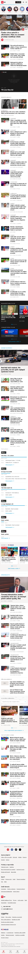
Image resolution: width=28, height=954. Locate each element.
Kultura (7, 859)
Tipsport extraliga (21, 879)
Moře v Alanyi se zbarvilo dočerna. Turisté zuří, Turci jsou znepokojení (18, 757)
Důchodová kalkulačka (6, 891)
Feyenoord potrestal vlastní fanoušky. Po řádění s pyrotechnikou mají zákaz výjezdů (18, 273)
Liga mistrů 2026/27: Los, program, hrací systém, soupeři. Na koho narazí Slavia (17, 684)
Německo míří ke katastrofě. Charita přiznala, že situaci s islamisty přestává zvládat (18, 821)
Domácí (12, 140)
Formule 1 (13, 416)
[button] (12, 324)
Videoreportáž (14, 633)
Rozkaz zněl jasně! (5, 872)
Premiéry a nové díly (17, 917)
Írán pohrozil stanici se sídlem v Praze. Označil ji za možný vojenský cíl (18, 47)
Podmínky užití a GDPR (20, 932)
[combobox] (14, 702)
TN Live (19, 2)
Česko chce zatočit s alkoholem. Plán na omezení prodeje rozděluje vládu (12, 35)
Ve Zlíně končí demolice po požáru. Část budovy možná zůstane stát (18, 636)
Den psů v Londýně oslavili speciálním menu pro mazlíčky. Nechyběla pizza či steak (18, 647)
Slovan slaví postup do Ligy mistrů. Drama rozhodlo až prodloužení (18, 261)
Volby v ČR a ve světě (6, 857)
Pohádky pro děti (16, 919)
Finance (24, 857)
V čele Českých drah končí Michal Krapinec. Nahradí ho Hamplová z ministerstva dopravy (18, 671)
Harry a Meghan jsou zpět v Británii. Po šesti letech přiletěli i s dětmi (18, 133)
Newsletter (4, 902)
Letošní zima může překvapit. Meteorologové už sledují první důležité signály (18, 784)
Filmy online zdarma (6, 919)
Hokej (14, 879)
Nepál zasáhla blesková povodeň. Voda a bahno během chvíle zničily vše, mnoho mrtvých (17, 626)
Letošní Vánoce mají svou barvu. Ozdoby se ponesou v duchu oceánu (18, 283)
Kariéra (3, 935)
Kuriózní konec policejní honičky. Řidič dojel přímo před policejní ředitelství (17, 143)
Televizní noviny (4, 867)
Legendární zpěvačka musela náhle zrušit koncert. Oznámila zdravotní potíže (16, 174)
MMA (11, 406)
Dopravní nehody (21, 889)
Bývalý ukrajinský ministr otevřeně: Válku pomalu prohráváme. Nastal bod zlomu (17, 812)
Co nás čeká (13, 182)
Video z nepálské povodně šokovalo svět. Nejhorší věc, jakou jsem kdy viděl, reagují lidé (18, 123)
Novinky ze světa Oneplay (7, 922)
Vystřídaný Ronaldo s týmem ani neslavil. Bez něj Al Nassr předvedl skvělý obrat (18, 442)
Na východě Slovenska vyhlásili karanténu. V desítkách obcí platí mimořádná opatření (16, 794)
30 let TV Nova (4, 937)
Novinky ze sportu (6, 348)
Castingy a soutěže (20, 935)
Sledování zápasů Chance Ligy (8, 924)
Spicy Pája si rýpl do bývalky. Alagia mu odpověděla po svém (16, 380)
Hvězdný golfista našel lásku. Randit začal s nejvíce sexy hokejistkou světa (17, 389)
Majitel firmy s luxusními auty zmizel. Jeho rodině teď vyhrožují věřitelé (17, 55)
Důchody (15, 857)
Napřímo (12, 867)
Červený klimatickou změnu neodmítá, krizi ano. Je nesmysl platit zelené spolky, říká (13, 597)
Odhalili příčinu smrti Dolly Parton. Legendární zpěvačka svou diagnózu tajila (18, 219)
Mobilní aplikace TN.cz (6, 900)
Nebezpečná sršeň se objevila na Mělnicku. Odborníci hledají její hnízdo (18, 64)
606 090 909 (6, 906)
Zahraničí (13, 118)
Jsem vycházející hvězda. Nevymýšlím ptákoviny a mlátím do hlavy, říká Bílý (17, 409)
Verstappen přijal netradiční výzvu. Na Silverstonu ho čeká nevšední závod (16, 420)
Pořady (2, 917)
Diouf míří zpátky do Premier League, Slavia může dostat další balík (17, 431)
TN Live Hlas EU (7, 90)
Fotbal (12, 258)
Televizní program (10, 935)
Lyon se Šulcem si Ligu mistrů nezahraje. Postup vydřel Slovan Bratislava (17, 691)
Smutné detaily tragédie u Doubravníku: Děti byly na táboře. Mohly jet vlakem (18, 774)
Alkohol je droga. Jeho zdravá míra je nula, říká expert (8, 317)
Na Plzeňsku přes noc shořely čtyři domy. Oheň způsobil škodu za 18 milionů (17, 659)
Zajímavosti (4, 110)
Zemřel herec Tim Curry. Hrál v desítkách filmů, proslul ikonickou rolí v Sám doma (13, 112)
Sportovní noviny (20, 869)
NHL (2, 881)
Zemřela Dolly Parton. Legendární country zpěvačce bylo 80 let (16, 617)
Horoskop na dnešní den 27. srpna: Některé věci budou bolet (18, 185)
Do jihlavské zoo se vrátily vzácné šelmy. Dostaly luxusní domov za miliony (18, 293)
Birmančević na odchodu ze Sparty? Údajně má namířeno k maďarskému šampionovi (18, 399)
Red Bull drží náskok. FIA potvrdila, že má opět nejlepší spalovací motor (13, 370)
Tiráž (26, 900)
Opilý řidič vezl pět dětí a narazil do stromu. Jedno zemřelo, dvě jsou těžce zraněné (17, 239)
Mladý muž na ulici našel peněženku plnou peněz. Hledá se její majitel (17, 153)
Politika (20, 857)
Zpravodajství (5, 575)
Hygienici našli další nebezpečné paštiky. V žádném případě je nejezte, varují (9, 721)
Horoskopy (3, 889)
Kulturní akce (16, 891)
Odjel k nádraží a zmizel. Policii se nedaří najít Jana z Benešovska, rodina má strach (18, 208)
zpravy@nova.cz (7, 909)
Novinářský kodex (12, 902)
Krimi (20, 716)
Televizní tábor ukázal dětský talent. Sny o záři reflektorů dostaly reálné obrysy (17, 608)
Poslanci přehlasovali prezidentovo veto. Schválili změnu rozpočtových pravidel (18, 251)
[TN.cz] (3, 2)
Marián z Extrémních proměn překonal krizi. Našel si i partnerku (17, 228)
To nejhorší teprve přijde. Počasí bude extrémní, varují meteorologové (18, 766)
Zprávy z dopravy (11, 889)
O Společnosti (9, 932)
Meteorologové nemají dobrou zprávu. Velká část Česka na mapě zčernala (18, 739)
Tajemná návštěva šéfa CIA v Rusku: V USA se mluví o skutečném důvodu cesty (18, 163)
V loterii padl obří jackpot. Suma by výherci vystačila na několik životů (18, 197)
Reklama (3, 932)
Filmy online (8, 917)
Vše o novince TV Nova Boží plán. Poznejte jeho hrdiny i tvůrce (9, 559)
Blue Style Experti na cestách (8, 869)
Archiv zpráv (20, 900)
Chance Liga (8, 879)
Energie (3, 859)
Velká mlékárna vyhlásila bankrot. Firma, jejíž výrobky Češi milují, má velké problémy (18, 748)
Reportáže (13, 872)
